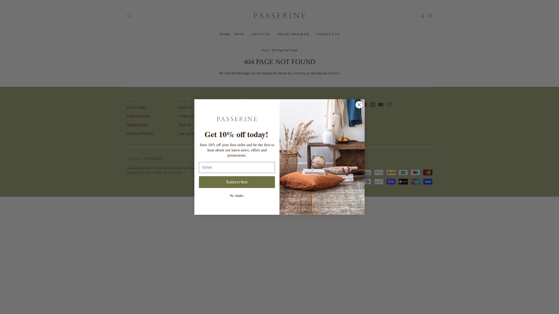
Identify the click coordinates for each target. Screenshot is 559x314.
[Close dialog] (359, 105)
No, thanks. (237, 195)
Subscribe (237, 182)
